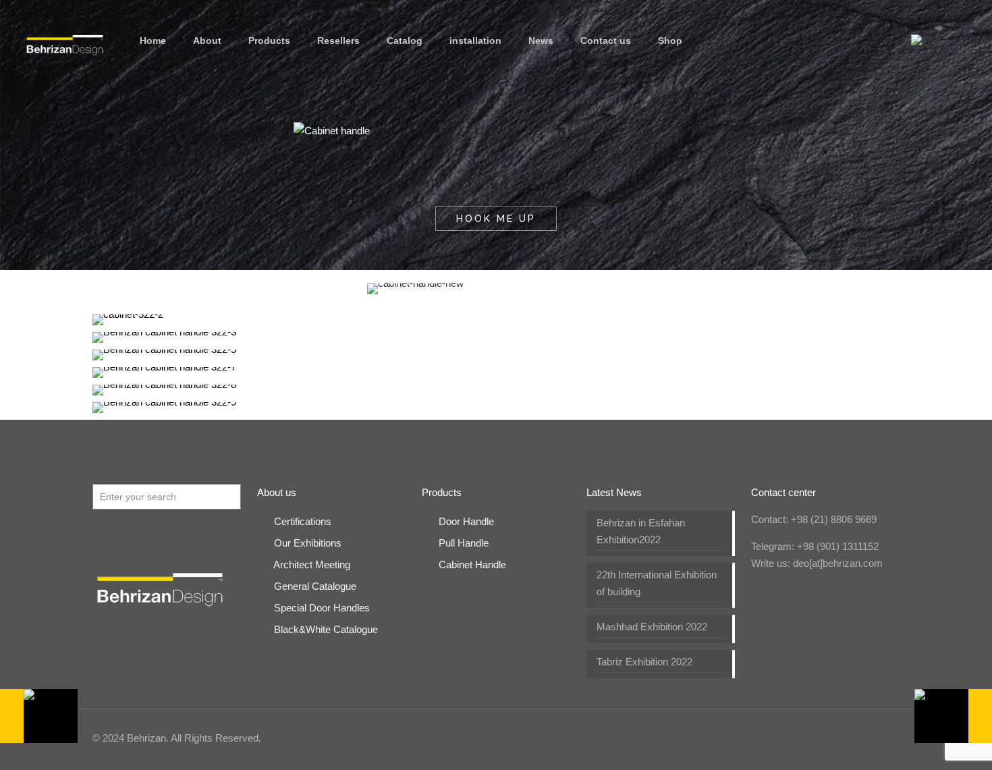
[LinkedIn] (796, 738)
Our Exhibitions (307, 543)
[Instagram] (832, 738)
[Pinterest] (814, 738)
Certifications (302, 521)
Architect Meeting (311, 564)
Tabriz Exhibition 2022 (644, 661)
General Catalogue (315, 586)
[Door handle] (65, 40)
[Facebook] (759, 738)
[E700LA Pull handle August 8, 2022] (953, 716)
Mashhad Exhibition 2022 (652, 626)
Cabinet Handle (472, 564)
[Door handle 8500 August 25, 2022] (39, 716)
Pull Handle (464, 543)
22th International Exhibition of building (657, 583)
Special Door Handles (322, 607)
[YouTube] (778, 738)
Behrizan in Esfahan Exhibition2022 (641, 531)
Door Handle (466, 521)
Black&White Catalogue (326, 629)
